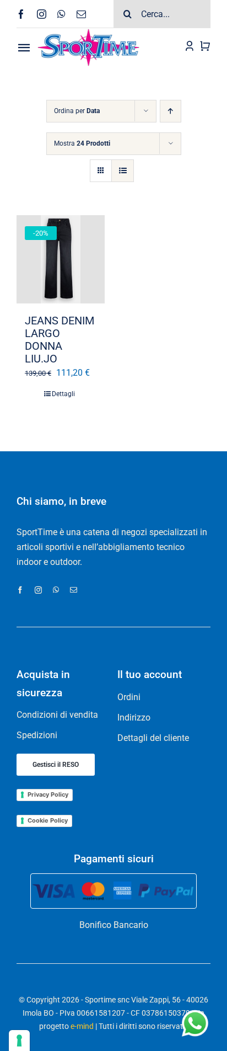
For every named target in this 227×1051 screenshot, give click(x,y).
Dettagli (63, 394)
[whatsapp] (61, 14)
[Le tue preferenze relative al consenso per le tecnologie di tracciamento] (19, 1040)
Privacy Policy (48, 794)
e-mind (82, 1026)
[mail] (81, 14)
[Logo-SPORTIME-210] (88, 32)
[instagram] (41, 14)
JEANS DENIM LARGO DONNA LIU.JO (59, 340)
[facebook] (21, 14)
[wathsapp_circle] (193, 1011)
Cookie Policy (48, 820)
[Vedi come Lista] (122, 171)
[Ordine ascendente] (170, 111)
